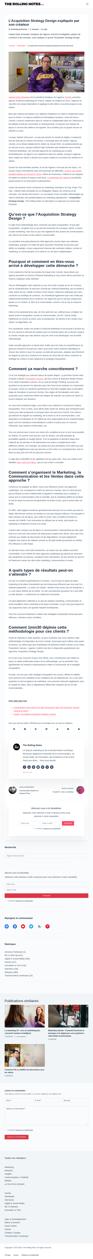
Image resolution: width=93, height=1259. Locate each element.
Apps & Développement (15, 1219)
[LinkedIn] (46, 729)
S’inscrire (68, 823)
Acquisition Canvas (34, 379)
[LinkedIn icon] (29, 767)
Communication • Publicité (16, 1177)
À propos (8, 1255)
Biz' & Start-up (11, 955)
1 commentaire (20, 1036)
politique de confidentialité (52, 828)
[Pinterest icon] (42, 767)
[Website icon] (33, 767)
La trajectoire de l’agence (58, 178)
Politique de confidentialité (30, 1255)
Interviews (9, 1200)
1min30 (68, 97)
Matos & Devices (12, 1222)
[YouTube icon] (51, 767)
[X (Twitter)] (25, 729)
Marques (9, 972)
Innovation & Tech (13, 965)
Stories (8, 1193)
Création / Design (12, 1233)
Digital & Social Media (14, 959)
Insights (8, 1174)
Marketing (23, 29)
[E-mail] (79, 729)
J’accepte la (48, 828)
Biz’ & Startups (11, 1207)
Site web (67, 1100)
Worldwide (9, 1196)
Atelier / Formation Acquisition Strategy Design (35, 714)
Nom (8, 1100)
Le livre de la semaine (14, 1184)
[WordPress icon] (47, 767)
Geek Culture (11, 1226)
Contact (16, 1255)
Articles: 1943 (27, 772)
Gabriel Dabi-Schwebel (19, 97)
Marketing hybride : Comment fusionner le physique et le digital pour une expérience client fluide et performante (66, 1033)
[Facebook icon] (24, 767)
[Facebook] (14, 729)
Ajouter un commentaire (15, 1109)
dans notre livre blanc (26, 462)
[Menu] (87, 4)
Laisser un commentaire (16, 1137)
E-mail (38, 1100)
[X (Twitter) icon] (38, 767)
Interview (14, 29)
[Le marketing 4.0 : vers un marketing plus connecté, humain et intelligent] (25, 1016)
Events (8, 962)
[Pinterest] (35, 729)
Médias (8, 1181)
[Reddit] (57, 729)
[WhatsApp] (68, 729)
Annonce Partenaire (14, 952)
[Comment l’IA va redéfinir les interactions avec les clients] (25, 1055)
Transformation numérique (16, 975)
